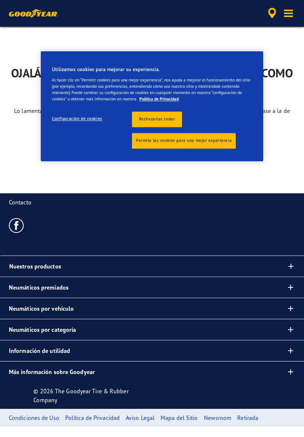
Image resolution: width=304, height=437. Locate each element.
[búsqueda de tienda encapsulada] (271, 13)
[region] (152, 106)
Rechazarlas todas (157, 118)
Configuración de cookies (77, 118)
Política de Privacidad (159, 98)
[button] (288, 13)
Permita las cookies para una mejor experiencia (184, 140)
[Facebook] (16, 225)
